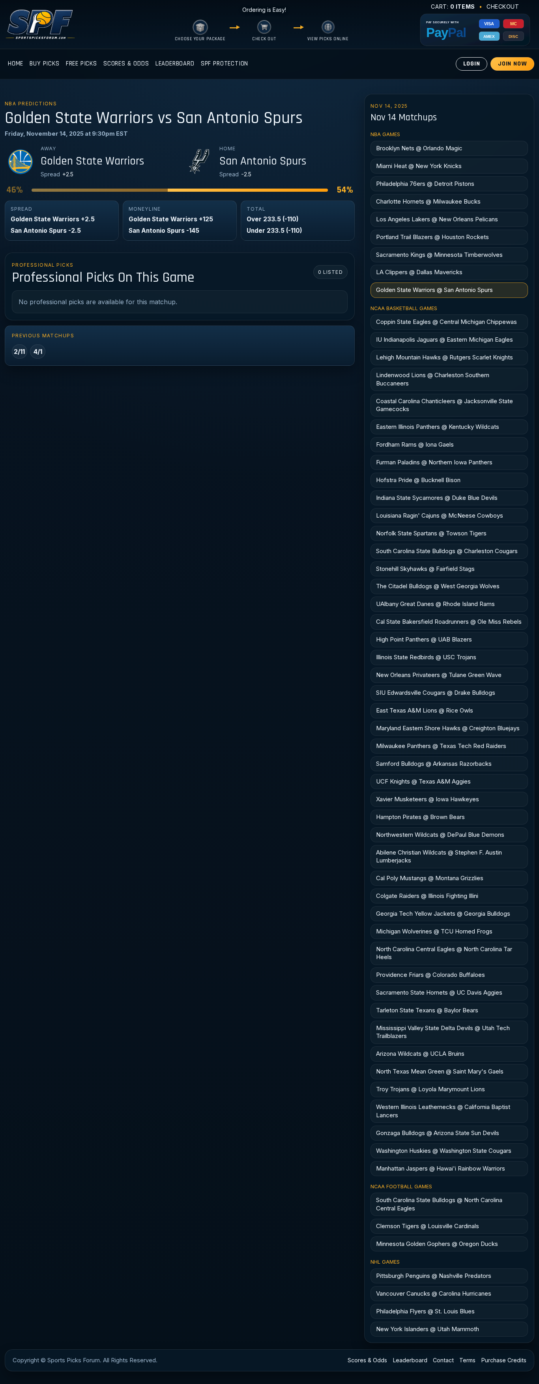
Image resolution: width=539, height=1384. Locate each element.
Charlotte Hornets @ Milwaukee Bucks (428, 201)
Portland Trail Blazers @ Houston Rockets (432, 237)
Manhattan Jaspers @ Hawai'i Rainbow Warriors (440, 1168)
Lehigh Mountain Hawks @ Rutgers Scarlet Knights (444, 357)
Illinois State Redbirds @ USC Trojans (426, 657)
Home (15, 64)
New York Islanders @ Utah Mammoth (427, 1329)
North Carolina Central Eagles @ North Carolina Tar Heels (444, 953)
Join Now (512, 64)
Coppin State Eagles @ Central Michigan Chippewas (446, 321)
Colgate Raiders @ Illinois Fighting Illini (427, 896)
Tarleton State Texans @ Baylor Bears (427, 1010)
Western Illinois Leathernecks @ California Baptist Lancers (443, 1110)
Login (471, 64)
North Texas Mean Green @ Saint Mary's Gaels (439, 1071)
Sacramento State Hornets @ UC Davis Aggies (439, 992)
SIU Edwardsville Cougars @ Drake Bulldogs (435, 692)
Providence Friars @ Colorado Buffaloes (430, 974)
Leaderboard (175, 64)
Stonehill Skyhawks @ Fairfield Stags (425, 568)
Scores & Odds (126, 64)
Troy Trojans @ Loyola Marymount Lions (430, 1089)
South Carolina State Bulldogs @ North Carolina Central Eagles (439, 1204)
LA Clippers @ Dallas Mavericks (419, 272)
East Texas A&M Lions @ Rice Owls (424, 710)
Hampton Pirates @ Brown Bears (420, 817)
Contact (443, 1360)
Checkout (503, 6)
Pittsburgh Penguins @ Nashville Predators (433, 1275)
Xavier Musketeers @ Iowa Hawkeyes (427, 799)
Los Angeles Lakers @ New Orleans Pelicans (437, 219)
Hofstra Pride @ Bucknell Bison (418, 480)
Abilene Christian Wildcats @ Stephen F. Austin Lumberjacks (439, 856)
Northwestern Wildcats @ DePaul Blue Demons (440, 834)
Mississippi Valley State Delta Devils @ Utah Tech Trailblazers (443, 1032)
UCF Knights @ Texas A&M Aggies (423, 781)
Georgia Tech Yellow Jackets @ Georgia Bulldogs (443, 913)
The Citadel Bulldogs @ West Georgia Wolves (438, 586)
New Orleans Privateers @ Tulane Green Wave (439, 675)
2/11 (19, 351)
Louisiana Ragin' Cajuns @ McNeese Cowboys (439, 515)
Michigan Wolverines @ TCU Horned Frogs (434, 931)
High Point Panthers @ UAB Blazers (424, 639)
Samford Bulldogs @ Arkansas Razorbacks (434, 763)
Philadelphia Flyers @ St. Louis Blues (425, 1311)
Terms (467, 1360)
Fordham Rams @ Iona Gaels (415, 444)
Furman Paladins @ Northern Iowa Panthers (434, 462)
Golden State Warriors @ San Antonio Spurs (434, 290)
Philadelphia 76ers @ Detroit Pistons (425, 183)
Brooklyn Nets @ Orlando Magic (419, 148)
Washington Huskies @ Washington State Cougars (443, 1150)
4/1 (38, 351)
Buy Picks (44, 64)
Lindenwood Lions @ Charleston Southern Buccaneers (432, 379)
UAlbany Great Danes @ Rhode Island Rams (435, 604)
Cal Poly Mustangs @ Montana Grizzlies (429, 878)
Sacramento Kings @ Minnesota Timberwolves (439, 254)
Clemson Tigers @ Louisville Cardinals (427, 1226)
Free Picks (81, 64)
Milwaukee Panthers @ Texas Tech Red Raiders (441, 746)
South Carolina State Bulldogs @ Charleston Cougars (447, 551)
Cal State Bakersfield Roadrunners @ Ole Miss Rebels (449, 621)
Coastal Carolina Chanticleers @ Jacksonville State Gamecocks (444, 405)
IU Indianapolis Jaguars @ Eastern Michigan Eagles (444, 339)
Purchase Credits (503, 1360)
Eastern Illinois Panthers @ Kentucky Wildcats (437, 426)
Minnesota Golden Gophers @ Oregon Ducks (437, 1243)
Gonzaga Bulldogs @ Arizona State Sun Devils (437, 1133)
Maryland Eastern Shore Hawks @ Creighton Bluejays (448, 728)
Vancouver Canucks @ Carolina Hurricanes (433, 1293)
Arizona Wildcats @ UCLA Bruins (420, 1053)
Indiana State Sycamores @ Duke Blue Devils (437, 497)
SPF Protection (225, 64)
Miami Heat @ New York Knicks (419, 166)
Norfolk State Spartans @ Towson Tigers (431, 533)
